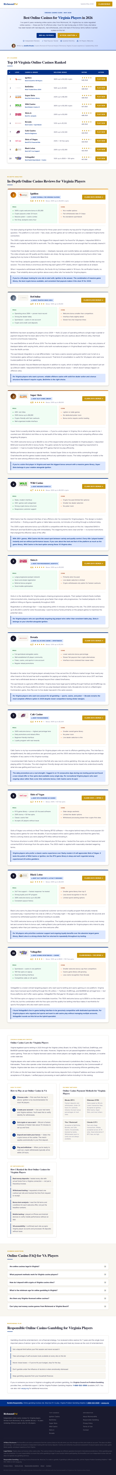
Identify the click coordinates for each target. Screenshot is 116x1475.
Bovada (51, 1433)
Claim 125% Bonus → (94, 641)
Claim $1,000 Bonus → (93, 300)
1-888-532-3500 (80, 1385)
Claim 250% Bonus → (94, 398)
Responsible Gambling (91, 1420)
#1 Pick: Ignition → (68, 35)
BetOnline (52, 1420)
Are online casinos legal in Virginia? (58, 1266)
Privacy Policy (88, 1423)
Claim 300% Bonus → (93, 197)
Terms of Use (88, 1426)
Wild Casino (53, 1426)
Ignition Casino (54, 1416)
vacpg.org (25, 1388)
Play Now (101, 79)
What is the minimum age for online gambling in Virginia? (58, 1290)
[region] (58, 116)
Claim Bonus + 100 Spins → (91, 955)
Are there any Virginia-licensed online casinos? (58, 1298)
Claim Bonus (104, 4)
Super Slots (53, 1423)
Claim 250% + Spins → (93, 798)
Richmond (10, 4)
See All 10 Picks (46, 35)
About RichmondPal (90, 1416)
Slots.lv (51, 1430)
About (42, 1466)
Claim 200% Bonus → (93, 563)
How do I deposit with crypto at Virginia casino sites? (58, 1282)
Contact (86, 1430)
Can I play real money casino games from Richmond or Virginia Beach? (58, 1306)
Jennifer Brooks (29, 46)
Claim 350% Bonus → (94, 718)
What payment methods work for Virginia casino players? (58, 1274)
